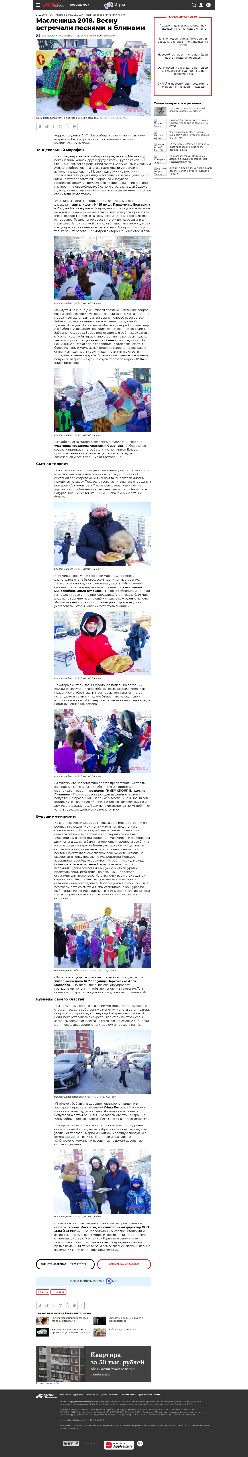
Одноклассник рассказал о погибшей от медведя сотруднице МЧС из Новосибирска (183, 70)
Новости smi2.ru (48, 1383)
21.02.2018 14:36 (44, 14)
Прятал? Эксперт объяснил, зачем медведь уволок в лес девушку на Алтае (188, 123)
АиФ (125, 117)
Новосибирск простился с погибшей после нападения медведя (183, 56)
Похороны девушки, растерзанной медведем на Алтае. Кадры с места (182, 27)
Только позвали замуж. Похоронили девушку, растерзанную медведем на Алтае (183, 41)
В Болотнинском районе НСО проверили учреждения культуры (71, 1331)
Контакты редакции (71, 1394)
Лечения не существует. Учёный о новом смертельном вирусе (188, 109)
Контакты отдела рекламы (102, 1394)
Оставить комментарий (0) (124, 1264)
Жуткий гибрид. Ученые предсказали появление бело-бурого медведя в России (190, 171)
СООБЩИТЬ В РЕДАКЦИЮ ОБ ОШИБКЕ (142, 1394)
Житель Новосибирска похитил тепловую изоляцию (70, 1319)
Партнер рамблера (91, 1443)
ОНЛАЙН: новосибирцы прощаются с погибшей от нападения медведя (182, 85)
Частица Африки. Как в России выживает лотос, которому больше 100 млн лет (189, 135)
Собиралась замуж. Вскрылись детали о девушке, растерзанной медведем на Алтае (188, 159)
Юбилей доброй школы (122, 1329)
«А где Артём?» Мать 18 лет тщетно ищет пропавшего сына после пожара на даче (189, 147)
